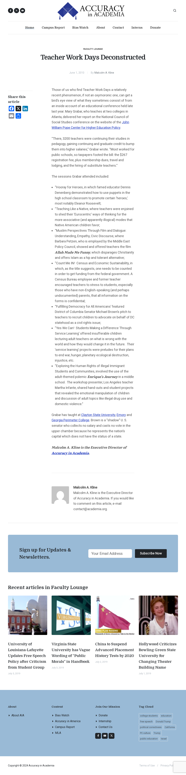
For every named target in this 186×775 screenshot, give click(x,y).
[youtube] (22, 10)
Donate (103, 715)
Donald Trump (163, 721)
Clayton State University (98, 415)
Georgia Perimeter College (70, 420)
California (170, 727)
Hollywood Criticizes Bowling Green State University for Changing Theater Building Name (158, 656)
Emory (121, 415)
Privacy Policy (168, 765)
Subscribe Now (151, 553)
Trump (157, 733)
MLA (58, 733)
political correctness (150, 727)
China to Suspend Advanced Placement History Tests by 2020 (114, 650)
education (166, 715)
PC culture (145, 733)
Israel (164, 738)
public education (149, 738)
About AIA (17, 715)
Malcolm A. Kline (104, 72)
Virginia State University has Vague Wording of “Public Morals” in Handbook (71, 653)
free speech (146, 721)
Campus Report (65, 727)
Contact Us (105, 727)
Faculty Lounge (93, 49)
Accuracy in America (67, 721)
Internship (105, 721)
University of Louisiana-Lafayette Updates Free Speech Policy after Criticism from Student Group (27, 656)
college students (149, 715)
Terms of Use (147, 765)
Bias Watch (62, 715)
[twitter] (111, 736)
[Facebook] (98, 736)
